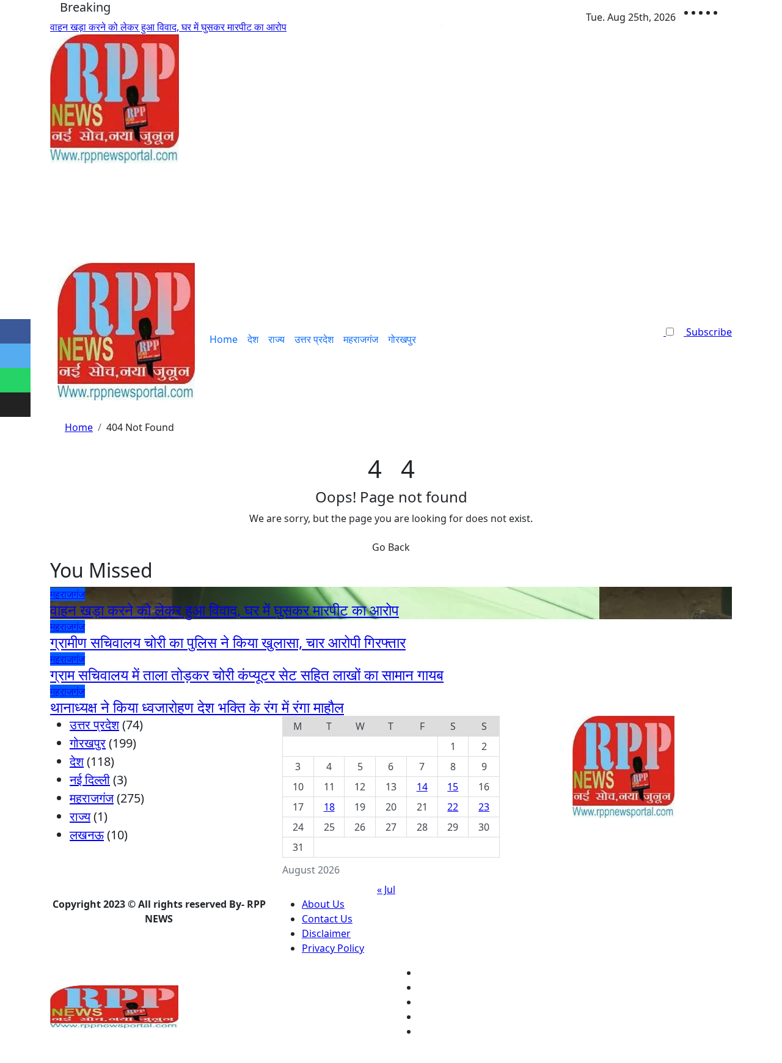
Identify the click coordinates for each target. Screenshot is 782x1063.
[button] (694, 346)
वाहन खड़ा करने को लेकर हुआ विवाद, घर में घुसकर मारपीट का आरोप (224, 610)
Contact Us (327, 918)
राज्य (276, 339)
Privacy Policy (333, 948)
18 (329, 807)
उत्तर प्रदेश (314, 339)
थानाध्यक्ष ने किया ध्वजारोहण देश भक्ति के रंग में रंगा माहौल (197, 707)
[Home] (53, 339)
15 (452, 786)
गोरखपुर (402, 339)
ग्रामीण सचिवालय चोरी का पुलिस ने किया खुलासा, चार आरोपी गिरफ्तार (228, 642)
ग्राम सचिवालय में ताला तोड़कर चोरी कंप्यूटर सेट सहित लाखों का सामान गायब (247, 674)
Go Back (391, 547)
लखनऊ (87, 834)
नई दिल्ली (90, 779)
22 (452, 807)
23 (483, 807)
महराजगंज (360, 339)
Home (224, 339)
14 (422, 786)
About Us (323, 904)
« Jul (386, 889)
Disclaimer (326, 933)
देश (252, 339)
